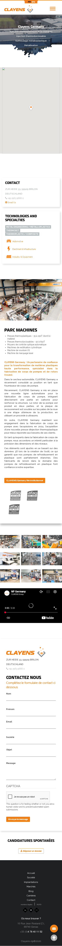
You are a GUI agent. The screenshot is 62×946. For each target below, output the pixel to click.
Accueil (31, 873)
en (33, 2)
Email (9, 722)
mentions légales (26, 904)
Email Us (11, 202)
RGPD (39, 904)
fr (29, 2)
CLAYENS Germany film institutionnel (24, 480)
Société (10, 737)
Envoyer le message (18, 819)
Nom (8, 694)
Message (11, 763)
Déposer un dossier (32, 851)
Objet (9, 750)
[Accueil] (16, 9)
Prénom (10, 709)
